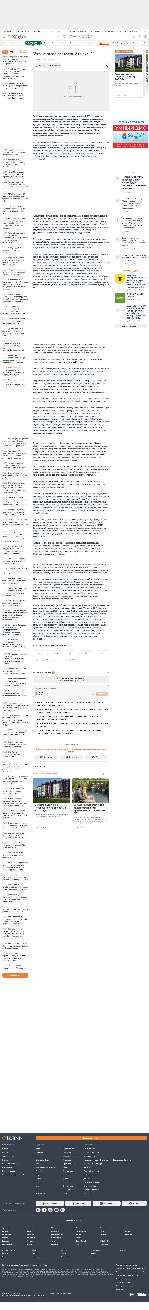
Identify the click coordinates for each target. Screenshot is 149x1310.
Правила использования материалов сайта (130, 1272)
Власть (39, 1171)
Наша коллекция (90, 1167)
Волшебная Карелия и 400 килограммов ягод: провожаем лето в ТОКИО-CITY (89, 809)
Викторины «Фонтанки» (46, 1167)
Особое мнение (69, 1156)
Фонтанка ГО (39, 31)
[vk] (50, 1210)
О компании (7, 1167)
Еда (37, 1186)
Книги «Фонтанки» (91, 1171)
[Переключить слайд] (146, 62)
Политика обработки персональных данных (130, 1268)
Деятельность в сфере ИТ (124, 1282)
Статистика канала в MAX (13, 1175)
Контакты (6, 1152)
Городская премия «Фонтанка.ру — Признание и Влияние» (107, 1160)
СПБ (11, 52)
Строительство (69, 1171)
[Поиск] (134, 36)
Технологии (68, 1175)
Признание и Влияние (77, 31)
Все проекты (88, 1193)
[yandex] (62, 1210)
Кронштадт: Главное (91, 1182)
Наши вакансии (8, 1171)
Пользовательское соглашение (126, 1265)
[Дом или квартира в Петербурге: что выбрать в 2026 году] (51, 790)
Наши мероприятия (10, 1164)
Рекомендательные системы (125, 1279)
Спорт (65, 1167)
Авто (38, 1149)
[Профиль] (145, 36)
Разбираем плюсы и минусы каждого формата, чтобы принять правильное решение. (51, 815)
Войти (41, 694)
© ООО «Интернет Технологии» (60, 1294)
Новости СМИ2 (40, 766)
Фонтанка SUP (8, 31)
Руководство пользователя (125, 1286)
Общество (67, 1152)
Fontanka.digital (89, 1175)
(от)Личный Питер (24, 31)
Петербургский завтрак (130, 31)
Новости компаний (45, 773)
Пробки (75, 37)
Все (5, 52)
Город (38, 1179)
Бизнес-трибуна (42, 1160)
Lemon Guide (94, 31)
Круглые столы (89, 1186)
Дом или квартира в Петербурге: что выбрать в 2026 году (50, 807)
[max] (38, 1210)
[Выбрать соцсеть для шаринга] (107, 65)
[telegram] (44, 1210)
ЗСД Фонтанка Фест (109, 31)
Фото (65, 1193)
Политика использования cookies (127, 1275)
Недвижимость (42, 1193)
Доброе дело (41, 1182)
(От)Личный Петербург (92, 1164)
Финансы (67, 1182)
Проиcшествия (69, 1164)
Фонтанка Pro (89, 1149)
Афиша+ (39, 1152)
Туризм (66, 1179)
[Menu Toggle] (4, 36)
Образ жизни (68, 1149)
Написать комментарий (49, 66)
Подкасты (67, 1160)
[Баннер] (33, 43)
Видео (38, 1164)
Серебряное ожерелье (56, 31)
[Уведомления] (139, 36)
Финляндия (68, 1186)
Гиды (38, 1175)
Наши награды (121, 1289)
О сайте (5, 1149)
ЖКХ (38, 1190)
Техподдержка (8, 1156)
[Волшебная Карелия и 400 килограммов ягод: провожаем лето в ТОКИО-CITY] (90, 790)
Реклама (5, 1160)
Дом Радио (88, 1179)
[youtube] (56, 1210)
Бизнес (39, 1156)
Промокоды (130, 270)
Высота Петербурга (91, 1190)
